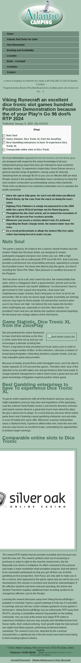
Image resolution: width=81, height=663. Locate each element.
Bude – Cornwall (16, 61)
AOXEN (43, 123)
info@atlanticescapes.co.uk (58, 652)
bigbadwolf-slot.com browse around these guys (50, 158)
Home (10, 34)
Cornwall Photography (21, 660)
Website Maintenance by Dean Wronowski (51, 660)
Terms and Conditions (40, 655)
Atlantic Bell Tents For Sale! (22, 39)
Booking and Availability (20, 50)
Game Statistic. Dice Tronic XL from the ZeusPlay (33, 139)
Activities (12, 66)
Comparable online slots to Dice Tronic (27, 149)
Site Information (16, 44)
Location (12, 55)
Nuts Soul (11, 135)
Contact (11, 72)
